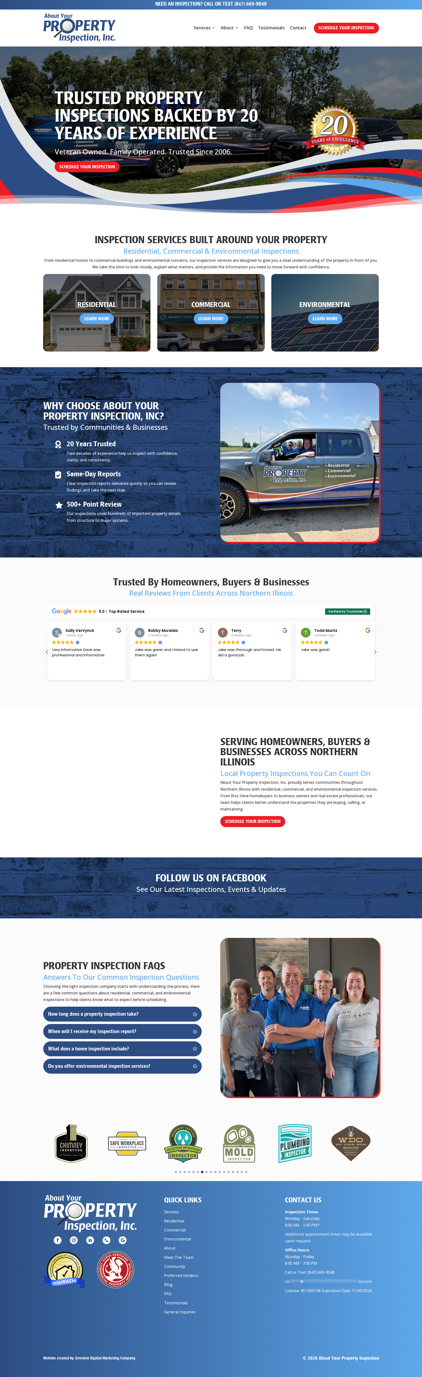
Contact (298, 28)
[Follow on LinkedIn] (90, 1240)
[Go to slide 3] (184, 1172)
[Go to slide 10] (215, 1172)
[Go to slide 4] (189, 1172)
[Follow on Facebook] (58, 1240)
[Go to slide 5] (193, 1172)
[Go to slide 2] (180, 1172)
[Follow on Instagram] (74, 1240)
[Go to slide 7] (202, 1172)
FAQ (248, 28)
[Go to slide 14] (233, 1172)
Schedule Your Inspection (346, 28)
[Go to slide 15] (237, 1172)
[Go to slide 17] (246, 1172)
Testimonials (271, 28)
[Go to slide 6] (198, 1172)
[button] (375, 652)
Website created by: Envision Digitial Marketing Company (89, 1358)
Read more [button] (310, 673)
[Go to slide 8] (206, 1172)
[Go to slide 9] (211, 1172)
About (227, 28)
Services (202, 28)
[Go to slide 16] (242, 1172)
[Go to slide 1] (176, 1172)
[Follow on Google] (123, 1240)
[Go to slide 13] (228, 1172)
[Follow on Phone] (106, 1240)
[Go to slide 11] (220, 1172)
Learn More (96, 318)
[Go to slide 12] (224, 1172)
